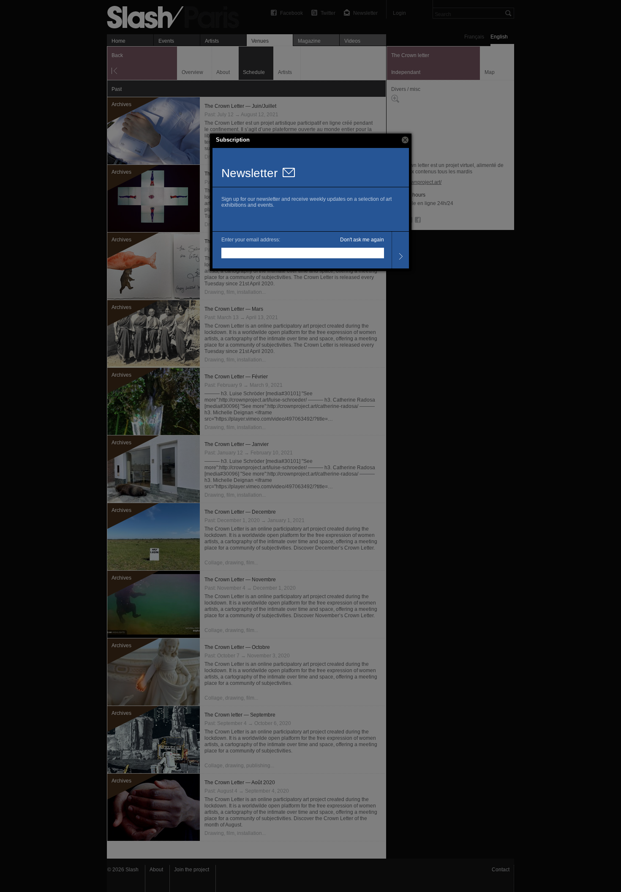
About (156, 870)
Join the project (191, 870)
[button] (405, 140)
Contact (500, 870)
